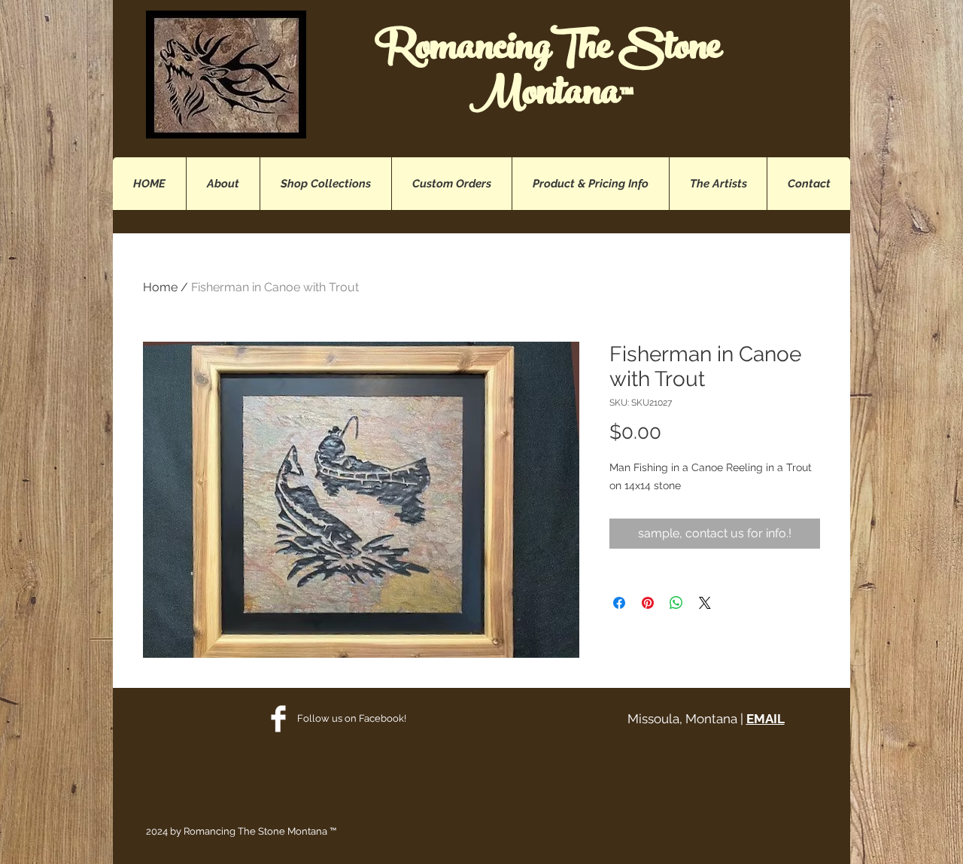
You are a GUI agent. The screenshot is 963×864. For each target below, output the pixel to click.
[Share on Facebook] (619, 603)
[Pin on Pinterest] (648, 603)
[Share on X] (705, 603)
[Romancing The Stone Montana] (278, 718)
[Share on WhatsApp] (676, 603)
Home (160, 287)
